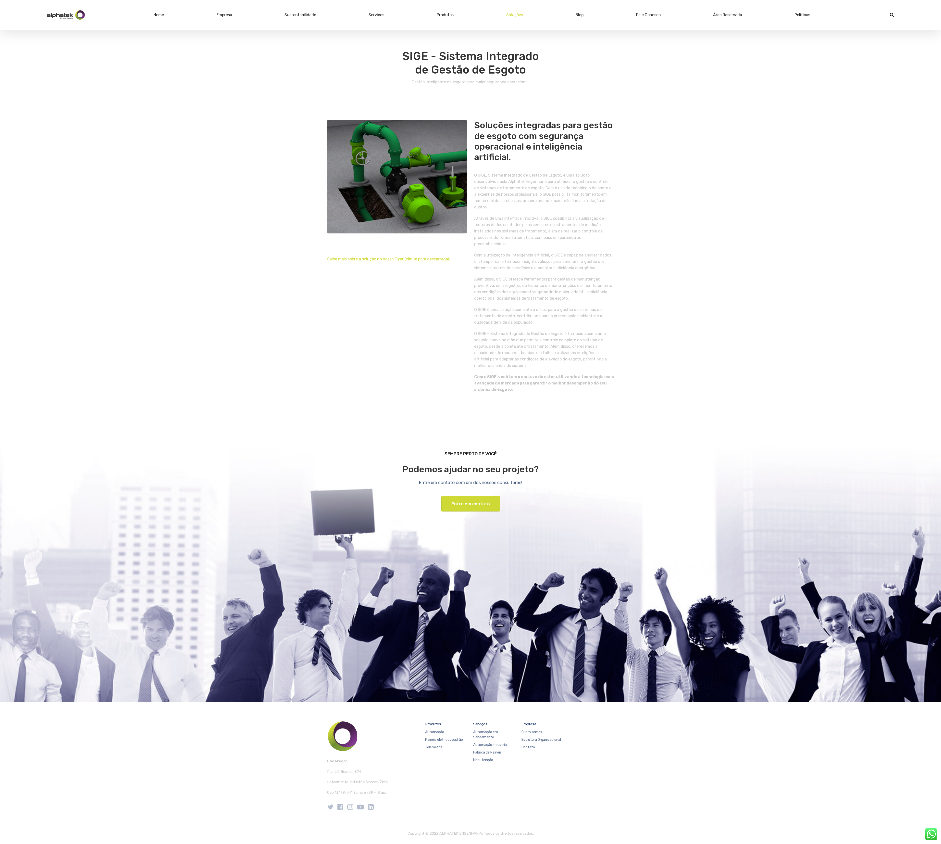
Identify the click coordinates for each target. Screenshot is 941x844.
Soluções (514, 15)
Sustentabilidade (300, 15)
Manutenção (483, 760)
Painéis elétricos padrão (444, 740)
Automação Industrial (490, 745)
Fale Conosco (648, 15)
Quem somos (531, 732)
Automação (434, 732)
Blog (579, 15)
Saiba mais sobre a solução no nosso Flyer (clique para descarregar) (388, 259)
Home (158, 15)
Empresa (224, 15)
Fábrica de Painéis (487, 752)
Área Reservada (727, 15)
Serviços (376, 15)
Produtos (445, 15)
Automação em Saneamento (485, 734)
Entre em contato (470, 504)
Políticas (802, 15)
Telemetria (434, 747)
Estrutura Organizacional (541, 740)
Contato (528, 747)
